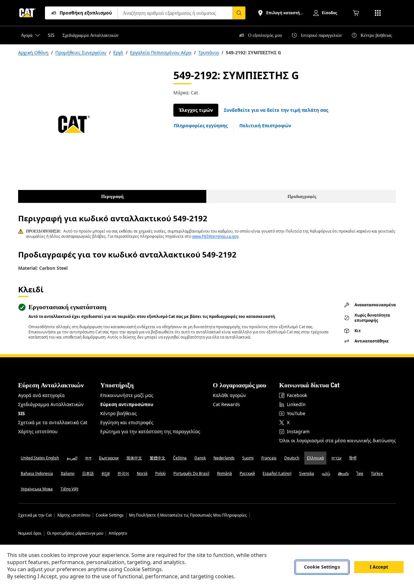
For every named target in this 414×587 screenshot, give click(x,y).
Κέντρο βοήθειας (118, 413)
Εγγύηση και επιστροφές (126, 422)
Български (109, 458)
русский (247, 473)
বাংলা (88, 458)
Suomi (248, 458)
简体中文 (134, 458)
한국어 (123, 473)
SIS (21, 413)
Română (224, 473)
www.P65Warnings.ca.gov (215, 236)
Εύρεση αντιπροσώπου (126, 404)
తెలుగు (343, 473)
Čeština (180, 458)
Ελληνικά (315, 458)
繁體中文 (157, 458)
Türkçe (377, 473)
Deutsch (291, 458)
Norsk (142, 473)
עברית (337, 458)
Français (269, 458)
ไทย (359, 473)
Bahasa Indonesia (37, 473)
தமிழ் (326, 473)
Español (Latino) (277, 473)
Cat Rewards (226, 404)
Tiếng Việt (69, 489)
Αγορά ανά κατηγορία (41, 395)
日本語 (88, 473)
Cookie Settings (110, 515)
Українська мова (37, 489)
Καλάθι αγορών (229, 395)
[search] (239, 12)
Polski (160, 473)
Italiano (67, 473)
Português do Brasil (191, 473)
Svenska (306, 473)
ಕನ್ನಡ (106, 473)
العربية (72, 458)
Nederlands (223, 458)
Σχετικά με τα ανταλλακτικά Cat (52, 422)
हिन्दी (352, 458)
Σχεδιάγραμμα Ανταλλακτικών (51, 404)
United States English (40, 458)
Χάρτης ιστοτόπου (38, 431)
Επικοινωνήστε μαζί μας (126, 395)
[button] (276, 110)
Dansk (200, 458)
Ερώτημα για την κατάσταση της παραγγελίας (150, 431)
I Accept (379, 567)
